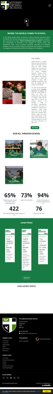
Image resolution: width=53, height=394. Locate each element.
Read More (35, 127)
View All (26, 278)
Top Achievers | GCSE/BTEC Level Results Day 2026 (42, 246)
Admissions (5, 350)
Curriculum (5, 358)
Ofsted (4, 362)
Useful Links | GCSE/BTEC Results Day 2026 (26, 245)
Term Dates (5, 341)
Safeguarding (6, 345)
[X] (7, 378)
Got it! (46, 391)
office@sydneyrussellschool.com (28, 333)
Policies (4, 364)
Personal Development (8, 360)
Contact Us (5, 343)
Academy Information (8, 366)
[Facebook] (3, 378)
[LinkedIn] (14, 378)
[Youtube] (11, 378)
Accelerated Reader (7, 368)
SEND (3, 346)
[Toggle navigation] (50, 5)
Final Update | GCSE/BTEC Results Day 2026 (10, 245)
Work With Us (6, 348)
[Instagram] (18, 378)
